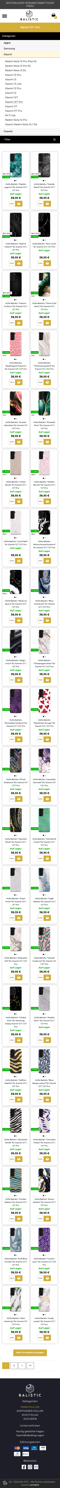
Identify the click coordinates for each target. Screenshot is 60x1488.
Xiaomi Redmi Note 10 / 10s (21, 124)
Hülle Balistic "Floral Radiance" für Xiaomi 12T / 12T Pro (16, 782)
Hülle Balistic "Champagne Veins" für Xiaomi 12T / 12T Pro (44, 663)
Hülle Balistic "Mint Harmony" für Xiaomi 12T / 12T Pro (15, 1321)
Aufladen (30, 1418)
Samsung (9, 48)
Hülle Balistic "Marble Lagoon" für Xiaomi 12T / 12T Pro (15, 187)
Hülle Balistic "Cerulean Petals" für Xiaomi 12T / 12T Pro (44, 1142)
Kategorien (8, 36)
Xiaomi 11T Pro (13, 110)
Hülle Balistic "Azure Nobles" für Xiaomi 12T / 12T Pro (44, 1202)
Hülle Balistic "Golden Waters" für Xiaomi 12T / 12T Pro (16, 1202)
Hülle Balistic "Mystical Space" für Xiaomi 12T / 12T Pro (16, 604)
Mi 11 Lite (10, 115)
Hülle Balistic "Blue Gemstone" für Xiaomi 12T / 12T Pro (44, 604)
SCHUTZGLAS (30, 1415)
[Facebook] (24, 1467)
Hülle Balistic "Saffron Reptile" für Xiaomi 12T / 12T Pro (16, 1083)
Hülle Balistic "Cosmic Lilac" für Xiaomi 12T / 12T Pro (44, 1262)
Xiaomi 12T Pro (14, 102)
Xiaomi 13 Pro (13, 75)
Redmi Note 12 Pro (16, 120)
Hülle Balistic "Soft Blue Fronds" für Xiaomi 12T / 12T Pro (16, 1262)
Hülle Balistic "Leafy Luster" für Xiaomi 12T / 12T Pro (44, 1321)
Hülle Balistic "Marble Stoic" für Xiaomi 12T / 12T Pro (44, 1020)
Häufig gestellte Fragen (30, 1431)
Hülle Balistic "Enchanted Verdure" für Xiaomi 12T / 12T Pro (15, 723)
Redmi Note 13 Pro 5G (18, 66)
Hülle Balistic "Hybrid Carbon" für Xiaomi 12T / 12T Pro (15, 247)
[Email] (36, 1467)
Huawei (8, 131)
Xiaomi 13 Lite (13, 83)
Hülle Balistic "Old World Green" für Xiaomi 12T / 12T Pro (44, 842)
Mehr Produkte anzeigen (30, 1352)
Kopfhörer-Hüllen (30, 1411)
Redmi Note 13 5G (15, 70)
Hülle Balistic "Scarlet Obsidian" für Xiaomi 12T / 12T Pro (16, 425)
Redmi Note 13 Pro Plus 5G (21, 61)
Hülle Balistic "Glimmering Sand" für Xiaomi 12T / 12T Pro (44, 366)
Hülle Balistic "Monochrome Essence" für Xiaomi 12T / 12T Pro (44, 544)
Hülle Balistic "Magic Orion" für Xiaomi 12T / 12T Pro (15, 663)
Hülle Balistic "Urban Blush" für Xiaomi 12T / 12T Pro (15, 485)
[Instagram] (30, 1467)
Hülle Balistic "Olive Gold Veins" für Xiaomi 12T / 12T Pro (44, 306)
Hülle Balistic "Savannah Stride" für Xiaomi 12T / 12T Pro (15, 1142)
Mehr (12, 203)
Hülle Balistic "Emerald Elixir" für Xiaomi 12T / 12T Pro (44, 425)
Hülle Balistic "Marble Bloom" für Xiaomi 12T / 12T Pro (44, 485)
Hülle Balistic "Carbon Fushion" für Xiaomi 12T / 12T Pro (15, 306)
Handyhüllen (30, 1407)
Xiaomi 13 (10, 79)
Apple (7, 42)
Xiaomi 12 (10, 93)
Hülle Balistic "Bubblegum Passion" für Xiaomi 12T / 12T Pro (16, 366)
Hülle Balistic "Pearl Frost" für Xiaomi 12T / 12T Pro (16, 901)
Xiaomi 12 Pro (13, 88)
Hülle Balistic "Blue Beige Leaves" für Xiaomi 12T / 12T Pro (44, 1083)
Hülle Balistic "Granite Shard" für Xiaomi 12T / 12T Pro (44, 187)
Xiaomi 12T (11, 97)
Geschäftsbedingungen (30, 1435)
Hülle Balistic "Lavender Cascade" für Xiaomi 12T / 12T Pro (44, 782)
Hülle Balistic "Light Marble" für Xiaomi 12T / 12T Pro (44, 901)
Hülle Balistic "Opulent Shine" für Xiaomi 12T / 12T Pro (16, 842)
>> (30, 1365)
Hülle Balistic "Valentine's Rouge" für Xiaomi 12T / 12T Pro (44, 723)
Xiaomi (8, 54)
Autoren (25, 1485)
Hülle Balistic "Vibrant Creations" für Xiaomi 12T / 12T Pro (44, 961)
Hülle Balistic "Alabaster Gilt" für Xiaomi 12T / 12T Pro (15, 961)
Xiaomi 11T (11, 106)
